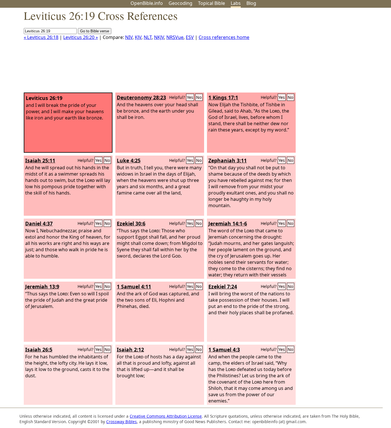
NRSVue (174, 37)
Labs (236, 3)
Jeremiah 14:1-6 (227, 223)
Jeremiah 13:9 (42, 286)
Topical (211, 3)
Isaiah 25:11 (40, 160)
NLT (148, 37)
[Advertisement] (333, 52)
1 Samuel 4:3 (224, 349)
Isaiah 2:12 (130, 349)
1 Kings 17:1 (223, 97)
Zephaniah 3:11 (227, 160)
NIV (129, 37)
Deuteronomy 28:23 (141, 97)
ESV (190, 37)
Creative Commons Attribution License (166, 416)
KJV (138, 37)
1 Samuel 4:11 (134, 286)
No (199, 97)
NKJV (159, 37)
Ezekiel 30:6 (131, 223)
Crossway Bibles (121, 421)
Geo (180, 3)
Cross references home (224, 37)
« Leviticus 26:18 (41, 37)
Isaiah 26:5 (38, 349)
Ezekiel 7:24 (222, 286)
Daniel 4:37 (39, 223)
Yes (190, 97)
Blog (251, 3)
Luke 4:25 (129, 160)
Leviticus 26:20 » (80, 37)
